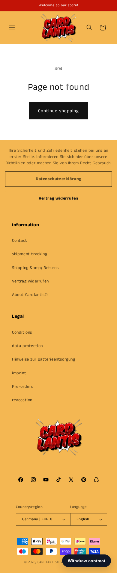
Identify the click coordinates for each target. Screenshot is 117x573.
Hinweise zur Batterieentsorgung (43, 359)
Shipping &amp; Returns (35, 268)
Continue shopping (58, 111)
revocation (22, 400)
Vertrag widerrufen (58, 198)
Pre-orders (22, 387)
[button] (12, 27)
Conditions (22, 332)
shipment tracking (29, 254)
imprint (19, 373)
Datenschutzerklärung (58, 179)
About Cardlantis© (30, 295)
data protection (27, 346)
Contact (19, 241)
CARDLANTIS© (49, 562)
